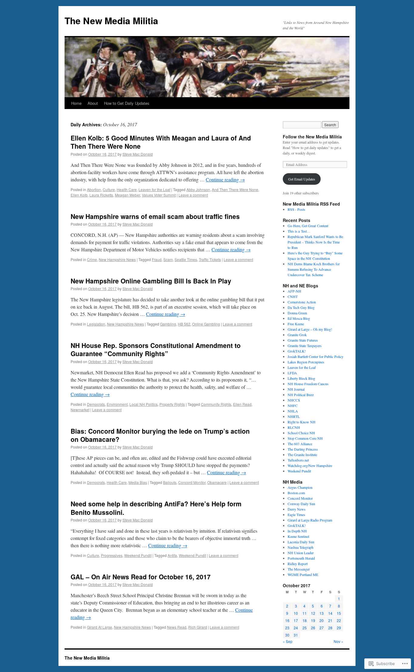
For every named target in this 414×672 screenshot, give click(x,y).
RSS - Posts (296, 209)
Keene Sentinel (298, 536)
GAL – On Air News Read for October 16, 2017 (141, 576)
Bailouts (169, 482)
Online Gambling (206, 323)
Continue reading (225, 179)
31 (296, 634)
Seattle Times (186, 259)
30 (287, 634)
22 (339, 620)
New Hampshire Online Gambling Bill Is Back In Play (151, 280)
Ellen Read (242, 404)
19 (313, 620)
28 (330, 627)
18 (304, 620)
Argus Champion (300, 487)
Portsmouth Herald (301, 558)
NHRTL (294, 416)
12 (313, 613)
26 (313, 627)
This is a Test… (299, 231)
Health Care (127, 189)
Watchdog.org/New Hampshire (310, 465)
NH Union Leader (301, 552)
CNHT (293, 296)
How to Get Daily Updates (126, 103)
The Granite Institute (302, 454)
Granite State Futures (303, 340)
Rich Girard (197, 627)
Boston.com (296, 492)
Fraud (157, 259)
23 (287, 627)
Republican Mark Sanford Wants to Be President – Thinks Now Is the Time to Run (315, 242)
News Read (176, 627)
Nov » (338, 641)
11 (304, 613)
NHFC (293, 405)
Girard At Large (99, 627)
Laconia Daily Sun (301, 541)
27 (321, 627)
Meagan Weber (127, 194)
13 (321, 613)
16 (287, 620)
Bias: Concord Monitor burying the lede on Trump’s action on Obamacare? (160, 435)
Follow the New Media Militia (312, 137)
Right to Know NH (302, 421)
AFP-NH (294, 291)
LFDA (292, 372)
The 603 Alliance (300, 443)
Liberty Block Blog (301, 378)
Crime (92, 259)
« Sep (287, 641)
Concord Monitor (191, 482)
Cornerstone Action (302, 302)
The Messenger (299, 569)
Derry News (296, 509)
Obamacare (217, 482)
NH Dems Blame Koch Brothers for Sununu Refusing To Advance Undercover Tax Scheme (314, 269)
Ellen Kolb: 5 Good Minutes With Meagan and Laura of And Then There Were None (161, 142)
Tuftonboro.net (298, 460)
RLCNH (294, 427)
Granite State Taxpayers (305, 345)
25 (304, 627)
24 (296, 627)
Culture (109, 189)
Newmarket (80, 409)
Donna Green (297, 312)
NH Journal (296, 389)
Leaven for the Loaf (154, 189)
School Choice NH (301, 432)
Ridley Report (298, 563)
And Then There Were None (235, 189)
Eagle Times (296, 514)
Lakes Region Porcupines (306, 361)
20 (321, 620)
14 (330, 613)
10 (296, 613)
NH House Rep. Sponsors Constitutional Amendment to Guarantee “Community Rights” (156, 349)
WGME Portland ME (303, 574)
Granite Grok (297, 334)
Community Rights (216, 404)
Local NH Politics (143, 404)
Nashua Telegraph (300, 547)
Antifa (172, 555)
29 (339, 627)
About (93, 103)
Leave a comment (193, 194)
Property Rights (172, 404)
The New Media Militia (111, 20)
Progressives (111, 555)
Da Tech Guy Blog (301, 307)
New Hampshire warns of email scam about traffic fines (155, 216)
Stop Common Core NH (305, 438)
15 (339, 613)
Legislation (96, 323)
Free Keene (296, 323)
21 (330, 620)
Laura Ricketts (101, 194)
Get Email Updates (301, 179)
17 (296, 620)
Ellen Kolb (79, 194)
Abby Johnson (198, 189)
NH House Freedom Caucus (308, 383)
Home (76, 103)
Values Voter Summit (159, 194)
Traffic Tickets (210, 259)
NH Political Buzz (301, 394)
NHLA (293, 411)
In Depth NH (297, 530)
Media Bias (138, 482)
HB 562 (184, 323)
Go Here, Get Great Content (308, 225)
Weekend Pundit (138, 555)
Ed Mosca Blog (299, 318)
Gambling (168, 323)
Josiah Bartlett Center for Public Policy (315, 356)
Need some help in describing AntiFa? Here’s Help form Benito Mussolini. (156, 507)
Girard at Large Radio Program (310, 520)
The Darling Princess (303, 449)
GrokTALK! (297, 351)
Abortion (94, 189)
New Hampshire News (117, 259)
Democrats (96, 404)
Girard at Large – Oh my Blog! (310, 329)
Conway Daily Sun (301, 503)
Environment (117, 404)
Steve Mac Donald (137, 154)
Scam (168, 259)
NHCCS (294, 400)
